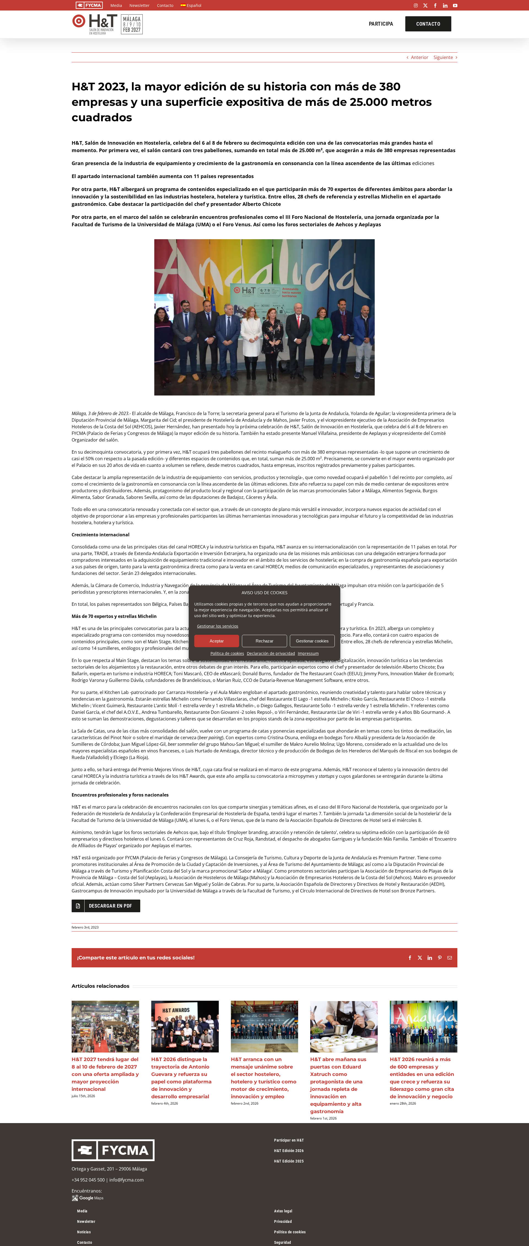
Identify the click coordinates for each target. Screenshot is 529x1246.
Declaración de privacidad (271, 653)
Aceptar (217, 641)
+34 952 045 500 (88, 1180)
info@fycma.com (126, 1180)
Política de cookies (227, 653)
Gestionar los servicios (217, 626)
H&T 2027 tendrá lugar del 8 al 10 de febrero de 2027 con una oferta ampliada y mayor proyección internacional (105, 1074)
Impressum (308, 653)
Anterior (419, 57)
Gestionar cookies (312, 641)
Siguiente (443, 57)
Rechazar (264, 641)
